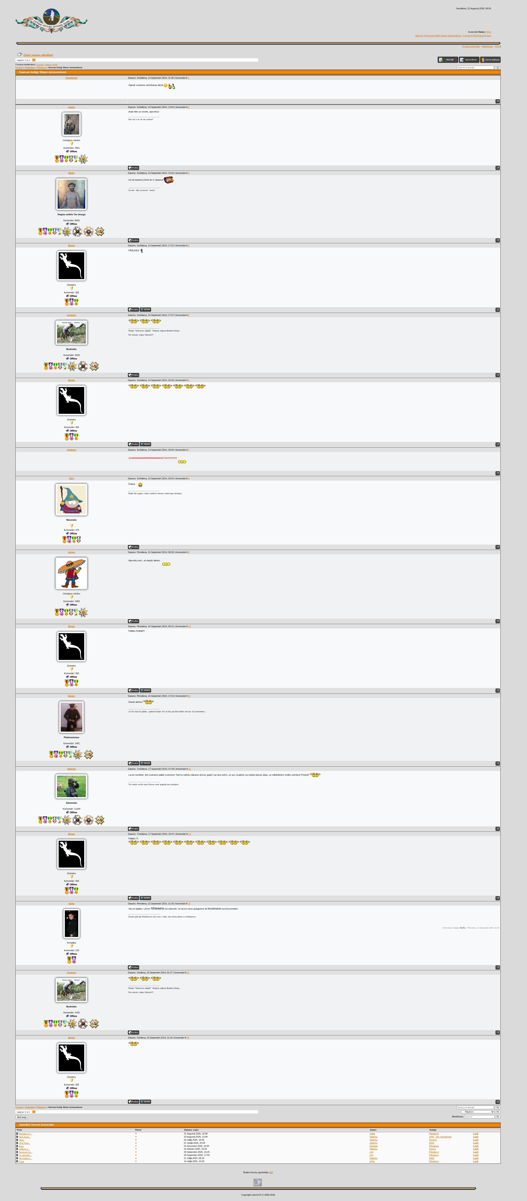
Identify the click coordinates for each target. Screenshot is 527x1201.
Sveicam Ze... (26, 1152)
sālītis (372, 1133)
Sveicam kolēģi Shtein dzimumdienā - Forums (448, 35)
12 (189, 769)
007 (271, 1172)
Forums (19, 68)
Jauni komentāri (472, 46)
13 (189, 834)
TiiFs (71, 478)
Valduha (48, 65)
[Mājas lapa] (145, 310)
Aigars (71, 696)
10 (189, 626)
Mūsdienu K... (25, 1134)
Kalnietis (374, 1146)
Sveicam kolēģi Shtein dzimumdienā (65, 68)
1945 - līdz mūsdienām (440, 1137)
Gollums (71, 450)
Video (21, 1140)
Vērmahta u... (25, 1158)
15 (188, 972)
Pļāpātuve (41, 68)
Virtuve (432, 1149)
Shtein (71, 245)
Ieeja (488, 35)
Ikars (21, 1146)
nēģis (372, 1161)
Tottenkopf (71, 78)
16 (188, 1037)
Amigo (71, 552)
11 (189, 696)
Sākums (419, 35)
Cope (21, 1161)
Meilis (55, 65)
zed (371, 1152)
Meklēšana (487, 46)
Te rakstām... (25, 1155)
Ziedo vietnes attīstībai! (38, 55)
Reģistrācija (478, 35)
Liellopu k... (24, 1149)
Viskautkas (30, 68)
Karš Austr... (25, 1137)
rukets (71, 107)
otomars (40, 65)
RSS (488, 32)
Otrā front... (24, 1143)
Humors (433, 1140)
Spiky (72, 903)
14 (189, 903)
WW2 (431, 1143)
